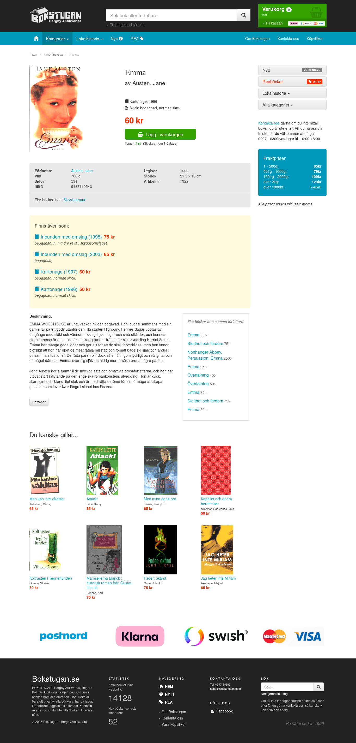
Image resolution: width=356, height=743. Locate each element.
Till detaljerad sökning (128, 24)
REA (135, 38)
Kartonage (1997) (58, 271)
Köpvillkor (315, 38)
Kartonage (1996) (58, 289)
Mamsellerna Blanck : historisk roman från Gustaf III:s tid (109, 582)
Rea (168, 702)
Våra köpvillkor (174, 724)
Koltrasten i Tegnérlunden (50, 578)
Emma (193, 335)
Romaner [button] (39, 402)
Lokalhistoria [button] (274, 93)
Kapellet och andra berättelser (216, 501)
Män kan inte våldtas (46, 498)
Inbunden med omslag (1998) (70, 236)
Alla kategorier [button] (276, 105)
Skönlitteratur (53, 55)
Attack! (92, 498)
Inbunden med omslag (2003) (70, 254)
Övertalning (198, 375)
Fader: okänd (155, 578)
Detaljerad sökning (274, 693)
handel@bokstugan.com (225, 688)
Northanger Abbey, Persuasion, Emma (205, 355)
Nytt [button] (291, 70)
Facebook (223, 711)
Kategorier (56, 38)
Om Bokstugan (257, 38)
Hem (34, 55)
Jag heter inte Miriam (218, 578)
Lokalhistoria (88, 38)
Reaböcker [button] (291, 81)
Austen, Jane (82, 170)
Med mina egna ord (160, 498)
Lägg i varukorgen (163, 134)
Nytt (115, 38)
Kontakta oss (288, 38)
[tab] (293, 70)
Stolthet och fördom (205, 343)
